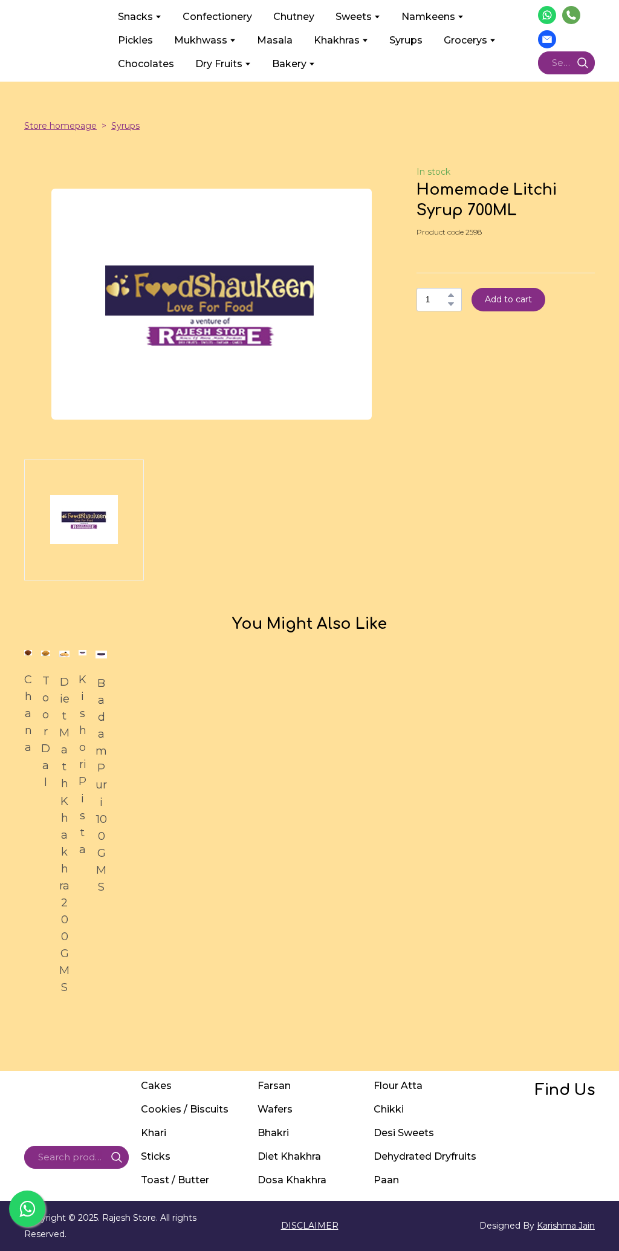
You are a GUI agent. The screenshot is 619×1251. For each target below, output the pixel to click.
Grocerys (465, 40)
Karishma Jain (566, 1225)
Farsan (274, 1085)
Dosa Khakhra (292, 1180)
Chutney (293, 16)
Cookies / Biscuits (184, 1109)
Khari (153, 1133)
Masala (275, 40)
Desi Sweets (404, 1133)
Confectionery (217, 16)
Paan (386, 1180)
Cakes (156, 1085)
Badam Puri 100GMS (101, 785)
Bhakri (273, 1133)
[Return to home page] (62, 39)
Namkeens (428, 16)
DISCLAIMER (310, 1225)
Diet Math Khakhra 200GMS (64, 834)
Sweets (353, 16)
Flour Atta (398, 1085)
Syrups (406, 40)
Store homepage (60, 125)
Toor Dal (45, 731)
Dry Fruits (218, 64)
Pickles (135, 40)
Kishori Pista (82, 764)
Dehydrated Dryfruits (425, 1156)
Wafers (275, 1109)
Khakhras (337, 40)
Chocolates (146, 64)
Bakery (289, 64)
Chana (28, 713)
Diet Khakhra (289, 1156)
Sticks (155, 1156)
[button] (547, 15)
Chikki (389, 1109)
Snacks (135, 16)
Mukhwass (200, 40)
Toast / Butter (175, 1180)
